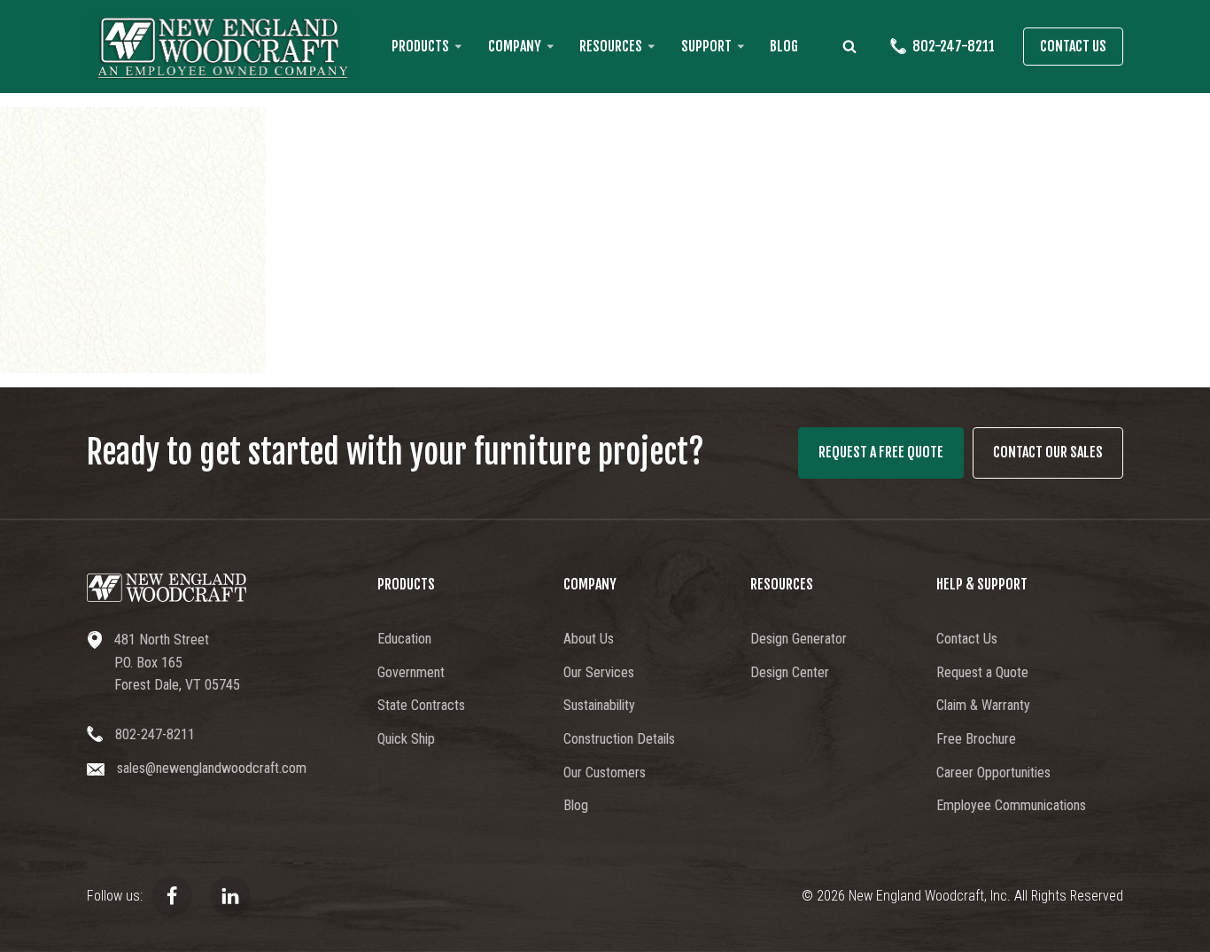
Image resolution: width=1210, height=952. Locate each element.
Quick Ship (406, 738)
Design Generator (798, 638)
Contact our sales (1048, 452)
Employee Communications (1011, 805)
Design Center (789, 672)
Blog (784, 46)
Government (411, 672)
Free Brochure (976, 738)
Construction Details (619, 738)
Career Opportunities (993, 772)
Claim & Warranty (983, 705)
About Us (588, 638)
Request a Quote (982, 672)
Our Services (598, 672)
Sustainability (599, 705)
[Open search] (849, 46)
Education (404, 638)
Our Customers (604, 772)
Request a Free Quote (880, 452)
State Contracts (421, 705)
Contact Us (1073, 46)
